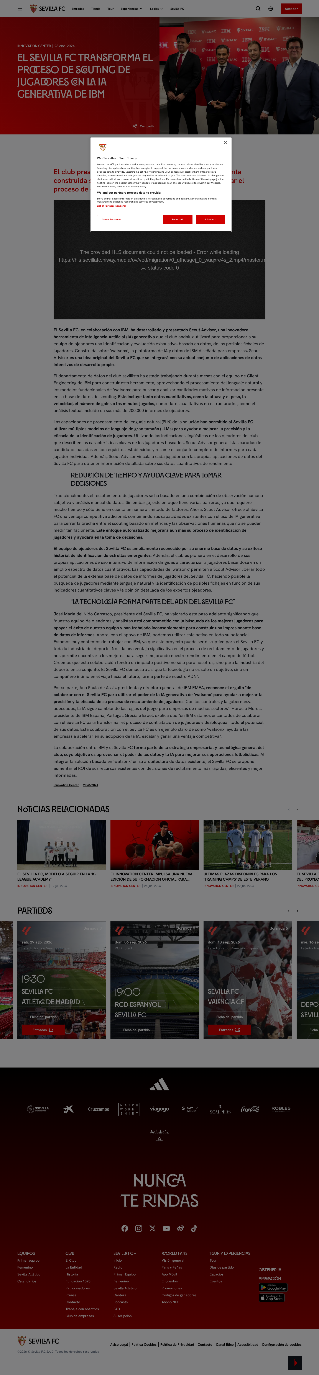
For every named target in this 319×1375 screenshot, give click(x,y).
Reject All (178, 219)
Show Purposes (111, 219)
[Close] (225, 142)
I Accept (210, 219)
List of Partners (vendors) (111, 205)
